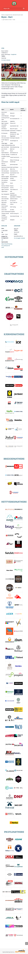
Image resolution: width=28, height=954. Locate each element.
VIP (2, 240)
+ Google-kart (13, 54)
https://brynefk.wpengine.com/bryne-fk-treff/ (6, 245)
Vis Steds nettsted (5, 60)
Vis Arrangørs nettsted (19, 238)
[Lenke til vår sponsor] (14, 264)
